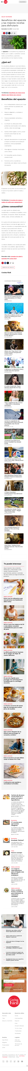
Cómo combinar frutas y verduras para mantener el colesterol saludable (17, 893)
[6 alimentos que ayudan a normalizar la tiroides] (14, 770)
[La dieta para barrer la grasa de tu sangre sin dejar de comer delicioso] (14, 640)
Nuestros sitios (19, 1013)
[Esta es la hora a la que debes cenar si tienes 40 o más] (14, 746)
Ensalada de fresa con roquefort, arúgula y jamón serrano (15, 959)
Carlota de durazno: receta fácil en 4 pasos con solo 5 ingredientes (17, 797)
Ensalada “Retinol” (17, 840)
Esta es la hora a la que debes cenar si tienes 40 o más (14, 758)
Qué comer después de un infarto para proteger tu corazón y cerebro (12, 733)
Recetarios (14, 820)
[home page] (5, 2)
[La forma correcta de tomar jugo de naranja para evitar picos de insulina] (14, 694)
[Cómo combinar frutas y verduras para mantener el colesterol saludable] (6, 890)
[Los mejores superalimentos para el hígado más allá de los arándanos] (6, 868)
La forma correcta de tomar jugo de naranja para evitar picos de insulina (13, 707)
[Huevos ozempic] (6, 852)
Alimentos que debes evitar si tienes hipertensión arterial (14, 931)
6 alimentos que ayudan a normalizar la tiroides (12, 783)
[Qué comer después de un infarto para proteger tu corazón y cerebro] (14, 720)
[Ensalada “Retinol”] (6, 840)
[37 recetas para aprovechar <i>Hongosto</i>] (6, 822)
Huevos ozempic (16, 852)
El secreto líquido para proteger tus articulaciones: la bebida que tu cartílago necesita (13, 680)
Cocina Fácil (16, 29)
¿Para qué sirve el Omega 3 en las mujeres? (15, 942)
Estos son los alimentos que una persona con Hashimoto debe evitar (13, 600)
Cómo (12, 850)
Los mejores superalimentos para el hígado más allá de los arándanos (17, 872)
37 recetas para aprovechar (16, 823)
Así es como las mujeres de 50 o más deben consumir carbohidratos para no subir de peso (14, 627)
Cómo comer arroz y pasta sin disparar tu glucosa (14, 936)
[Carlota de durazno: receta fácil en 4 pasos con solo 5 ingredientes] (6, 796)
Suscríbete (22, 1)
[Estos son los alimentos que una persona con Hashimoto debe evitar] (14, 587)
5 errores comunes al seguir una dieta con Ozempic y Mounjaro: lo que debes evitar (15, 953)
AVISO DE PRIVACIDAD (18, 989)
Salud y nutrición (6, 16)
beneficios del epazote (8, 267)
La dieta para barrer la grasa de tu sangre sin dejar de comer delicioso (13, 653)
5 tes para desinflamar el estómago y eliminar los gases (14, 947)
